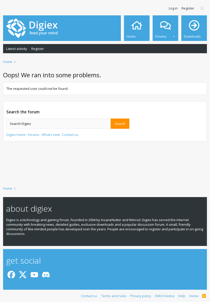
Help (181, 296)
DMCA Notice (165, 296)
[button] (174, 35)
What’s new (51, 134)
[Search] (202, 8)
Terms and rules (114, 296)
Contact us (70, 134)
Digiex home (16, 134)
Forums (33, 134)
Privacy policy (140, 296)
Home (193, 296)
